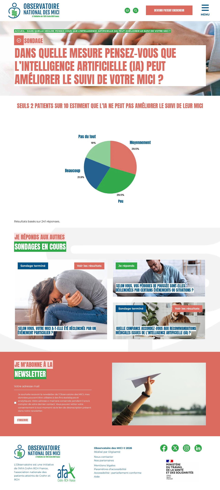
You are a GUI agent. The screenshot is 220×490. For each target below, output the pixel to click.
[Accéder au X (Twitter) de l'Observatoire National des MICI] (175, 447)
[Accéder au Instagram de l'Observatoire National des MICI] (186, 447)
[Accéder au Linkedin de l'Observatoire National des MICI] (198, 447)
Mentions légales (104, 465)
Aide (97, 476)
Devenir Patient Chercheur (169, 10)
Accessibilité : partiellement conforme (117, 472)
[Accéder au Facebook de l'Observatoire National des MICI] (163, 447)
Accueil (20, 31)
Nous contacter (103, 456)
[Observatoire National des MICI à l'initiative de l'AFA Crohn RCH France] (33, 10)
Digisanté (114, 451)
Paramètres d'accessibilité (110, 469)
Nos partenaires (104, 460)
